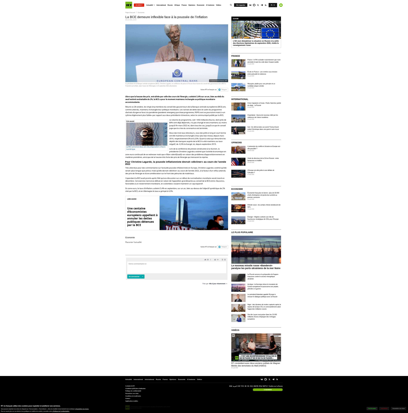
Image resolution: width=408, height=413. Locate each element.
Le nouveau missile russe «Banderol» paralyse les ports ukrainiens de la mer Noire (255, 267)
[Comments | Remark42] (176, 272)
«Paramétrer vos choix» (82, 409)
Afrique (177, 5)
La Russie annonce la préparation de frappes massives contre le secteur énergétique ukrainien (262, 276)
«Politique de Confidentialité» (60, 411)
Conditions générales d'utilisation (135, 388)
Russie (170, 5)
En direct (139, 5)
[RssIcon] (265, 5)
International (161, 5)
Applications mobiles (131, 401)
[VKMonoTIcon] (250, 5)
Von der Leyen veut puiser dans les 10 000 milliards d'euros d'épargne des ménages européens (262, 317)
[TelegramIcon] (262, 5)
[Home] (128, 5)
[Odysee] (254, 5)
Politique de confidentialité (133, 391)
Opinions (191, 5)
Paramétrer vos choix (132, 393)
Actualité (149, 5)
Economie (200, 5)
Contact (127, 398)
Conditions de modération (133, 396)
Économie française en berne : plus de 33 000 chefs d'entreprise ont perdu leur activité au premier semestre (263, 195)
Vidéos (218, 5)
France (184, 5)
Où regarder (240, 5)
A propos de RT (130, 386)
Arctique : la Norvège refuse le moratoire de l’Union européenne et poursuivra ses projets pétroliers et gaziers (262, 286)
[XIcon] (258, 5)
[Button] (281, 5)
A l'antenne (210, 5)
